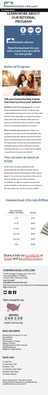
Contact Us (7, 362)
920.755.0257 (9, 280)
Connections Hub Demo (12, 369)
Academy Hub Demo (10, 371)
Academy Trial (8, 367)
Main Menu (9, 10)
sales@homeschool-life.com (15, 282)
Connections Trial (9, 364)
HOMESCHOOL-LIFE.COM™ (14, 384)
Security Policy (22, 278)
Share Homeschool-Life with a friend (17, 380)
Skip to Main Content (26, 287)
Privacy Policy (9, 278)
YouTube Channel (9, 374)
